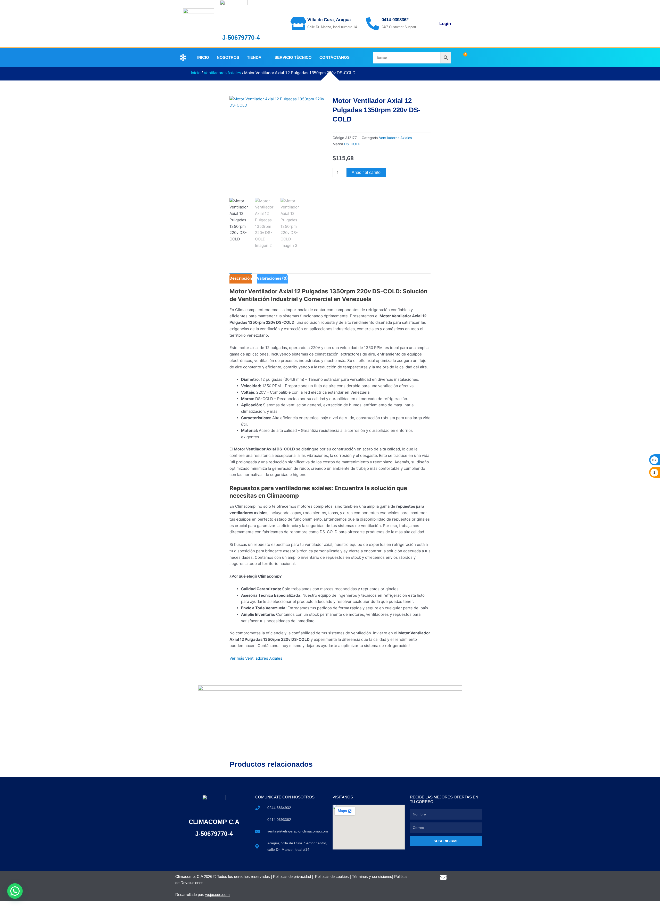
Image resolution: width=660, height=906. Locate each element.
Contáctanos (334, 57)
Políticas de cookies (332, 876)
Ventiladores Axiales (222, 73)
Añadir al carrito (366, 172)
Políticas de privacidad (292, 876)
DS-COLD (352, 144)
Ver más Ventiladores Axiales (255, 658)
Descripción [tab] (240, 278)
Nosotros (228, 57)
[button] (15, 891)
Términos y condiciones (372, 876)
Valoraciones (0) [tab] (272, 278)
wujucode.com (217, 894)
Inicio (203, 57)
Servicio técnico (293, 57)
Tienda (254, 57)
